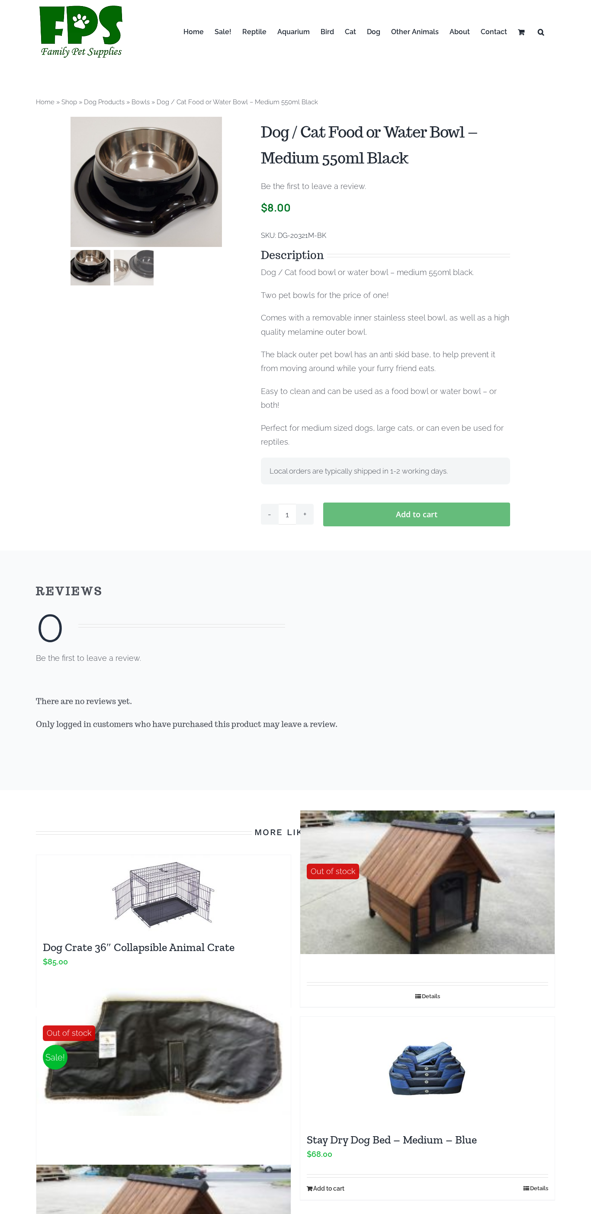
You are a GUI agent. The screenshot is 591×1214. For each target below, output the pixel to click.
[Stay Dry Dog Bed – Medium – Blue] (427, 1070)
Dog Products (104, 102)
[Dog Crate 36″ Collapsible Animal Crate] (163, 893)
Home (45, 102)
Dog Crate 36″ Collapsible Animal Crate (138, 947)
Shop (69, 102)
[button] (541, 32)
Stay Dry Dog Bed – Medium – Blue (392, 1140)
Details (431, 996)
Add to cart (416, 514)
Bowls (141, 102)
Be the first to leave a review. (313, 186)
